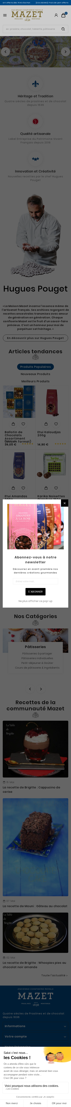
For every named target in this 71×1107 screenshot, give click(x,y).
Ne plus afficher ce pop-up (35, 601)
